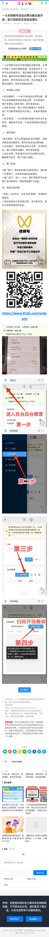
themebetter (37, 930)
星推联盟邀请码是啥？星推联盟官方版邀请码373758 (13, 838)
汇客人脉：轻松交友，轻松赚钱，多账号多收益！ (12, 775)
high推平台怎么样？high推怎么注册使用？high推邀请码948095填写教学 (13, 807)
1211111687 (17, 762)
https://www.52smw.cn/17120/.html (20, 708)
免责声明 (15, 919)
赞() (34, 24)
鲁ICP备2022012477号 (24, 933)
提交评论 (40, 873)
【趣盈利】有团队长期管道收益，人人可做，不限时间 (36, 838)
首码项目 (24, 9)
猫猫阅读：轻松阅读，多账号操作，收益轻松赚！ (36, 775)
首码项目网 (24, 3)
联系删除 (34, 919)
